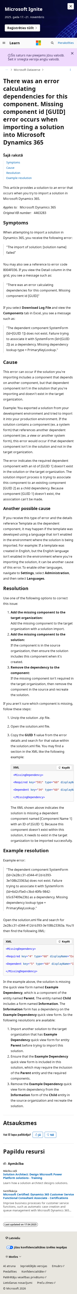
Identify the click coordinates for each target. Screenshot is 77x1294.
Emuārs (57, 1266)
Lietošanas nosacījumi (17, 1283)
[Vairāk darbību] (70, 70)
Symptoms (13, 162)
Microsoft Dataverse (27, 70)
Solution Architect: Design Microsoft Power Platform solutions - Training (32, 1176)
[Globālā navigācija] (4, 42)
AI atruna (9, 1266)
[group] (42, 786)
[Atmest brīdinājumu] (71, 6)
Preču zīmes (45, 1283)
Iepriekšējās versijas (33, 1266)
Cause (10, 168)
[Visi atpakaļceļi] (6, 70)
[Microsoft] (38, 42)
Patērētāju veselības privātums (23, 1277)
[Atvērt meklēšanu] (52, 42)
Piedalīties (10, 1271)
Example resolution (19, 178)
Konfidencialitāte (33, 1271)
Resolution (13, 173)
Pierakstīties (66, 43)
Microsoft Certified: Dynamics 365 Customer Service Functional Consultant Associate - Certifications (38, 1196)
